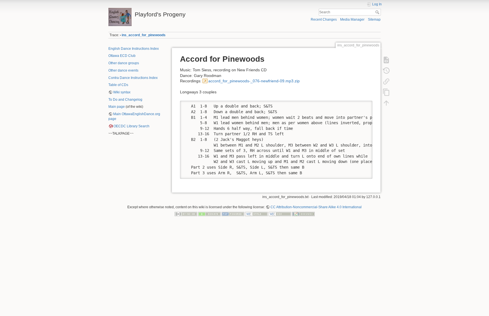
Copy (364, 105)
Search (378, 12)
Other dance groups (123, 63)
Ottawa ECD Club (122, 56)
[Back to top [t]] (386, 103)
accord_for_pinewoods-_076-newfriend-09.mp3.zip (254, 81)
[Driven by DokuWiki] (303, 214)
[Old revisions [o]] (386, 70)
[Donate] (209, 214)
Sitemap (374, 20)
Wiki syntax (121, 92)
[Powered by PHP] (233, 214)
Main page (116, 107)
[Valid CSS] (280, 214)
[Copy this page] (386, 92)
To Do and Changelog (125, 100)
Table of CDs (118, 85)
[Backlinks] (386, 81)
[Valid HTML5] (256, 214)
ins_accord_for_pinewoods (144, 35)
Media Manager (352, 20)
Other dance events (123, 70)
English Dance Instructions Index (133, 49)
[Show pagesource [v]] (386, 60)
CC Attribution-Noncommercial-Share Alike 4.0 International (316, 207)
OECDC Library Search (131, 126)
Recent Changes (324, 20)
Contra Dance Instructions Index (133, 78)
